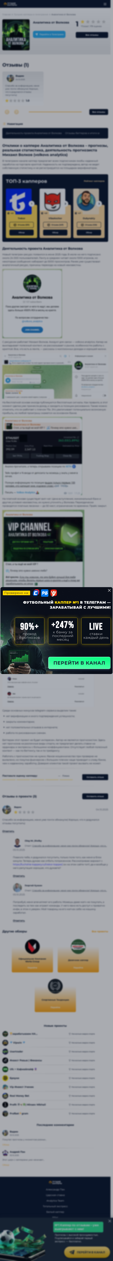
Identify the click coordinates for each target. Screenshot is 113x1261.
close (109, 590)
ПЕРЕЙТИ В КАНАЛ (79, 663)
